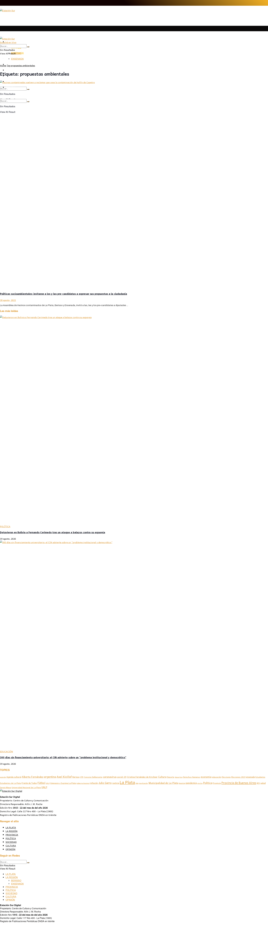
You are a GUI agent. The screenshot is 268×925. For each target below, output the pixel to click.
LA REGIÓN (11, 831)
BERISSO (16, 53)
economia (206, 777)
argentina (50, 777)
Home (3, 65)
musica (182, 783)
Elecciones (226, 777)
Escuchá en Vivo (8, 42)
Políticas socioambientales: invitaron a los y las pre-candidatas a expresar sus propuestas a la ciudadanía (63, 293)
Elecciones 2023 (238, 776)
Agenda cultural (13, 777)
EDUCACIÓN (6, 751)
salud (263, 783)
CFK (81, 777)
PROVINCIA (12, 834)
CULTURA (11, 845)
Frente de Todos (29, 783)
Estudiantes (260, 777)
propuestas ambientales (23, 65)
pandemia (191, 783)
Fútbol (41, 783)
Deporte (170, 776)
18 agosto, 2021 (8, 300)
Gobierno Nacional (83, 783)
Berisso (76, 777)
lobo (137, 783)
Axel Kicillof (64, 776)
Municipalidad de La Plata (163, 783)
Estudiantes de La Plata (10, 783)
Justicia (115, 783)
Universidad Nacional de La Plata (26, 787)
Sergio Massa (5, 787)
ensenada (250, 777)
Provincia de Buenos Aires (238, 782)
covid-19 (121, 777)
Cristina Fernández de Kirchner (142, 777)
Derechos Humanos (191, 777)
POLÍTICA (5, 526)
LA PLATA (11, 36)
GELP (48, 783)
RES (258, 783)
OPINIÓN (10, 849)
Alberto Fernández (32, 777)
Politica (207, 783)
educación (216, 777)
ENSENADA (17, 58)
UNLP (44, 787)
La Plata (127, 782)
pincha (200, 783)
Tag (8, 65)
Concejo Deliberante (93, 777)
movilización (143, 783)
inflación (94, 783)
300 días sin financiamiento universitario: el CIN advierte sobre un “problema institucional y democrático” (63, 757)
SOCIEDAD (11, 842)
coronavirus (109, 777)
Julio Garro (105, 783)
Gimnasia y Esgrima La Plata (63, 783)
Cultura (162, 777)
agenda (3, 777)
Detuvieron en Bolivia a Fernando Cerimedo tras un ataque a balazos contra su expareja (52, 532)
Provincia (217, 783)
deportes (178, 777)
